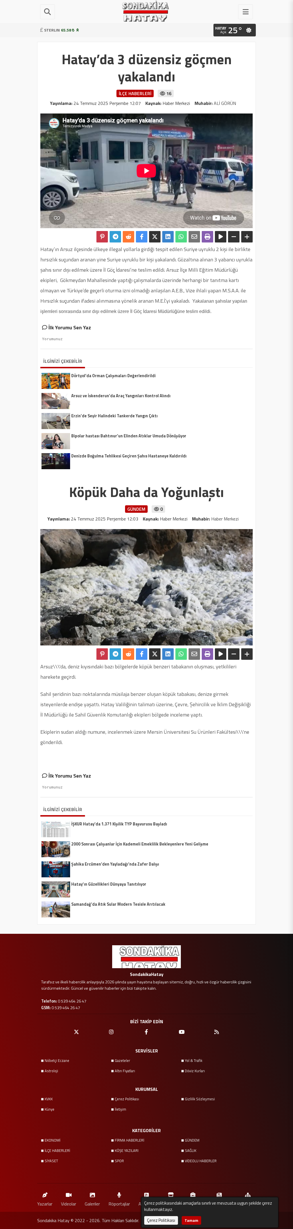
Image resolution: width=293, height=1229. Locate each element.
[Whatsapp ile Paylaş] (181, 236)
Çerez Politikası (127, 1099)
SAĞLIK (190, 1150)
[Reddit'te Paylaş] (128, 236)
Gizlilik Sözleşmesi (200, 1099)
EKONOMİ (52, 1140)
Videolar (68, 1203)
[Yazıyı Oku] (220, 236)
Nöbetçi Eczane (57, 1060)
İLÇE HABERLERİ (57, 1150)
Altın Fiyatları (125, 1071)
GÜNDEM (192, 1140)
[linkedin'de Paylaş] (168, 236)
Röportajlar (119, 1203)
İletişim (120, 1109)
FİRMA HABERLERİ (129, 1140)
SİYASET (51, 1161)
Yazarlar (44, 1203)
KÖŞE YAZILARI (126, 1150)
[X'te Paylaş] (155, 236)
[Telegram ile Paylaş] (115, 236)
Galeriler (92, 1203)
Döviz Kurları (195, 1071)
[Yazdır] (207, 236)
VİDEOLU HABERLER (201, 1161)
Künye (49, 1109)
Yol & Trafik (193, 1060)
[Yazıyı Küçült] (233, 236)
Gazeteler (122, 1060)
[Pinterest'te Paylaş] (102, 236)
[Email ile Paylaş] (194, 236)
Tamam (191, 1220)
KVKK (49, 1099)
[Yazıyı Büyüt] (247, 236)
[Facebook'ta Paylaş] (141, 236)
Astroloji (51, 1071)
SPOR (119, 1161)
